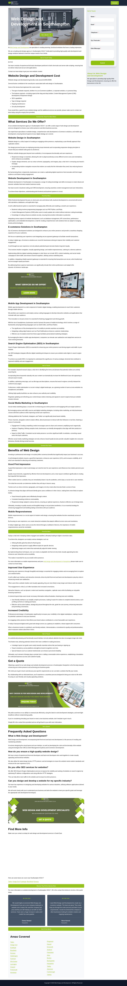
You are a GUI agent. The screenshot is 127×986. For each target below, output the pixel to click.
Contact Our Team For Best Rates (46, 116)
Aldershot (50, 969)
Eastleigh (23, 881)
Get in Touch (46, 365)
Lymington (13, 964)
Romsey (36, 881)
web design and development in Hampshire (56, 561)
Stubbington (14, 956)
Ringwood (50, 941)
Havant (49, 944)
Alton (48, 955)
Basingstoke (51, 961)
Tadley (49, 966)
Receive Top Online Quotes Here (46, 886)
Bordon (49, 958)
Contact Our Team (46, 445)
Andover (49, 949)
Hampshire (50, 963)
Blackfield (30, 881)
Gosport (12, 967)
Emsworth (50, 947)
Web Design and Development (19, 47)
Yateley (49, 974)
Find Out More (46, 195)
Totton (10, 881)
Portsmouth (13, 970)
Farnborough (51, 972)
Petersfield (50, 952)
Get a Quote (45, 35)
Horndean (13, 972)
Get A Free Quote (46, 929)
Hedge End (16, 881)
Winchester (13, 961)
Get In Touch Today (46, 57)
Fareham (13, 958)
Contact (114, 3)
